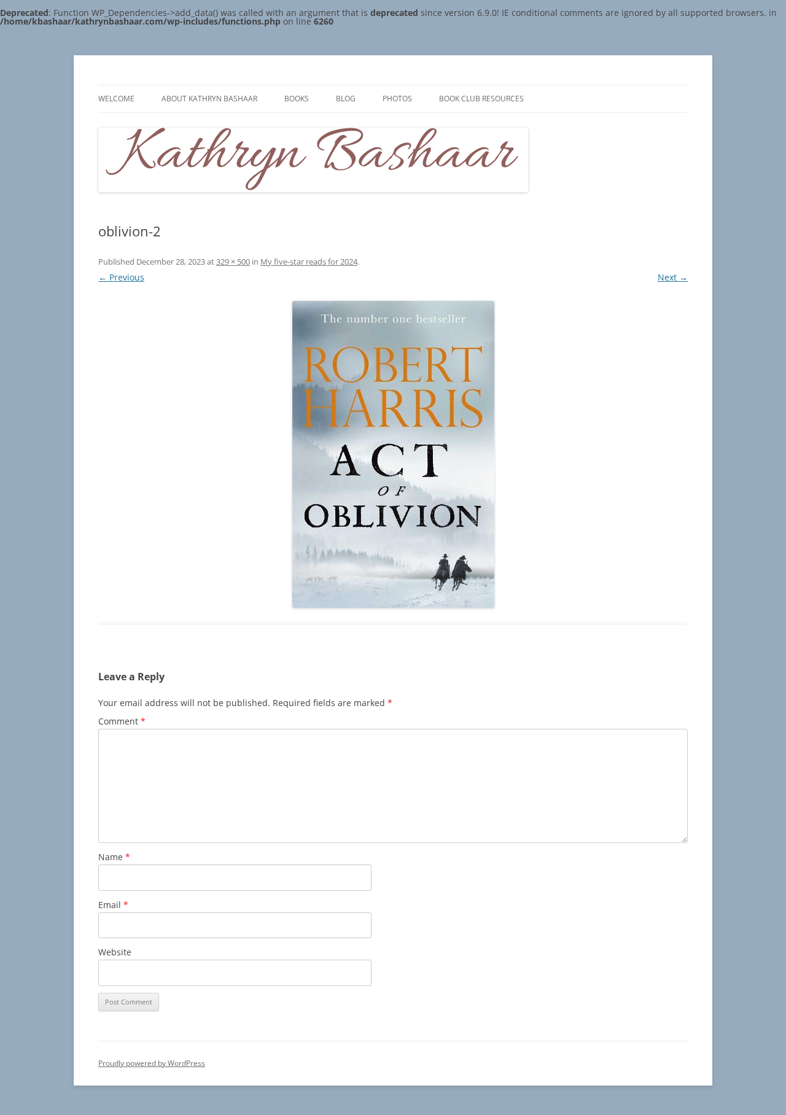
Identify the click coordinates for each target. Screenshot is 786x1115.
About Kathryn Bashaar (209, 98)
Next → (673, 277)
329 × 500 (233, 261)
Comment (122, 721)
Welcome (116, 98)
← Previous (121, 277)
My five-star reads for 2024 (308, 261)
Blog (346, 98)
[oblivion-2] (393, 454)
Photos (397, 98)
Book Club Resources (481, 98)
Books (296, 98)
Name (114, 857)
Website (114, 952)
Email (113, 905)
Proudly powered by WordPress (151, 1063)
